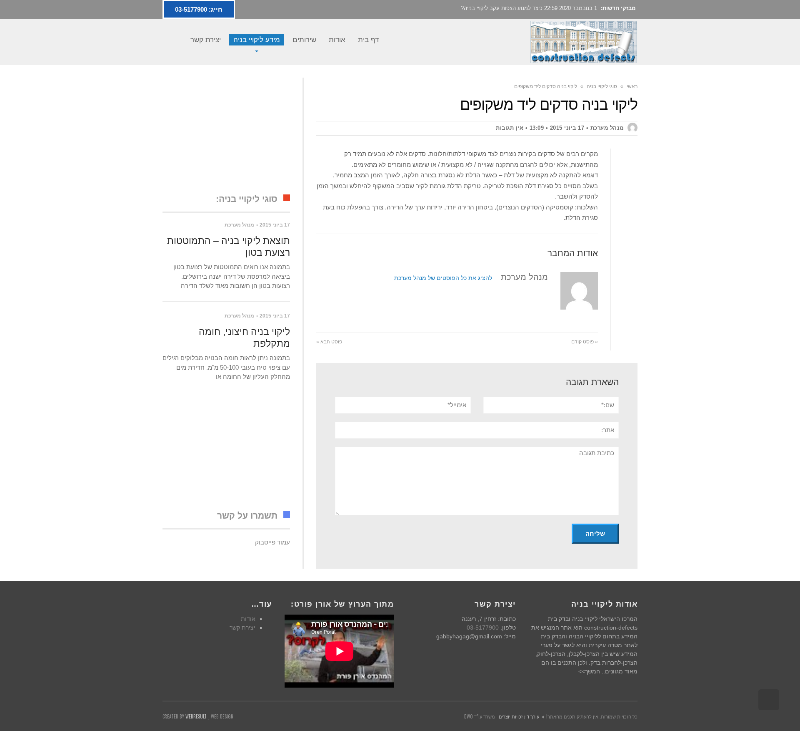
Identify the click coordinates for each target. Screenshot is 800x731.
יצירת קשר (242, 627)
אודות (248, 618)
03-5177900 (483, 627)
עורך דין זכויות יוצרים (519, 716)
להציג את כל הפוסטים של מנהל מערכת (443, 278)
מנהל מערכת (239, 225)
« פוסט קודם (584, 342)
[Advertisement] (226, 130)
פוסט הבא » (329, 342)
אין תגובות (509, 128)
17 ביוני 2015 (567, 128)
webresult (196, 716)
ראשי (632, 86)
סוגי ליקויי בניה (602, 86)
